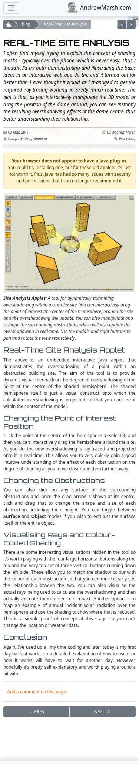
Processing (127, 138)
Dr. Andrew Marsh (121, 132)
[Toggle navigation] (11, 8)
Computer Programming (27, 138)
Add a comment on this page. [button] (37, 692)
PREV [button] (38, 712)
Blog (26, 24)
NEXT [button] (100, 712)
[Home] (8, 24)
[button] (122, 24)
